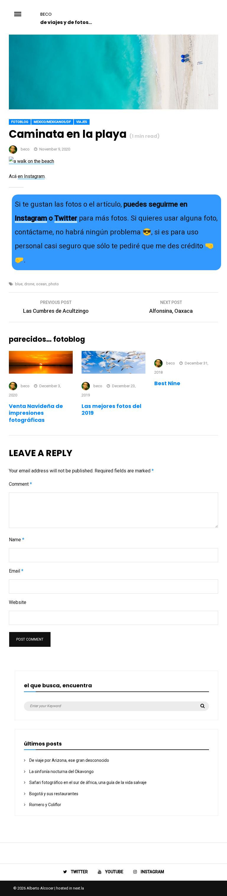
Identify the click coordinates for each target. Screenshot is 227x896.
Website (17, 602)
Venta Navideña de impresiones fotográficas (36, 413)
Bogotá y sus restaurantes (53, 793)
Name (16, 539)
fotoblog (19, 122)
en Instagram (31, 176)
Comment (20, 484)
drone (29, 284)
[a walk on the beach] (31, 161)
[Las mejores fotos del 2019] (113, 372)
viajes (81, 122)
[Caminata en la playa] (113, 108)
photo (53, 284)
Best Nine (167, 383)
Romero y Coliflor (45, 804)
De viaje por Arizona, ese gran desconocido (69, 760)
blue (18, 284)
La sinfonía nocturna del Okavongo (61, 771)
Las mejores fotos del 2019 (111, 409)
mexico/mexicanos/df (52, 122)
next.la (78, 888)
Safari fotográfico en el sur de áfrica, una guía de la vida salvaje (88, 782)
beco (46, 14)
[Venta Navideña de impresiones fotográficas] (41, 372)
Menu (24, 13)
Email (16, 571)
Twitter (65, 218)
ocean (41, 284)
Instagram (31, 218)
